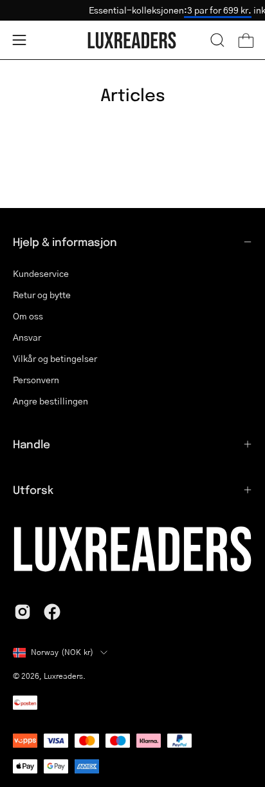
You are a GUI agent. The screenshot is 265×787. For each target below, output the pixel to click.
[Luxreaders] (132, 40)
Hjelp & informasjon (65, 241)
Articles (132, 93)
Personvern (36, 379)
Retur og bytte (42, 294)
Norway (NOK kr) (62, 652)
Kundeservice (41, 273)
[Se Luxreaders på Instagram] (22, 611)
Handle (31, 444)
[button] (217, 40)
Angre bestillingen (50, 401)
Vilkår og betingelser (55, 358)
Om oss (28, 316)
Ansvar (27, 337)
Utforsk (33, 489)
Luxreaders (63, 675)
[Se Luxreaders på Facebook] (52, 611)
